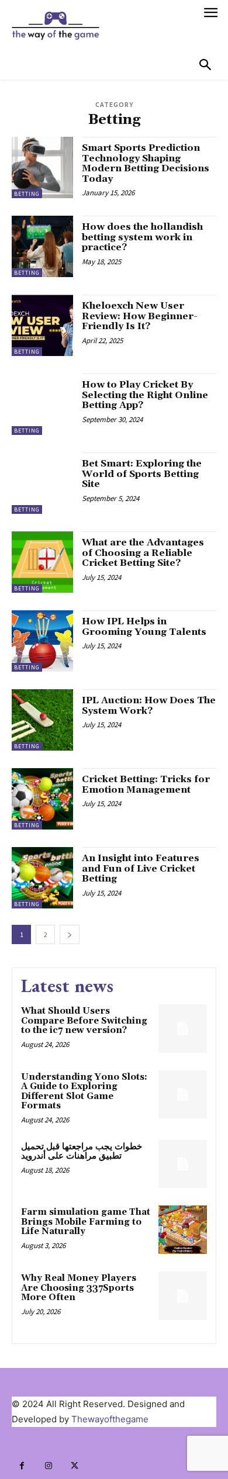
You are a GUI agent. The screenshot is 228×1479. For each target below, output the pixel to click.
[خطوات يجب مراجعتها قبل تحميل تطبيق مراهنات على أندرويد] (182, 1164)
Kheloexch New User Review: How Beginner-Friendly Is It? (140, 316)
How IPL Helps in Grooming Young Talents (144, 627)
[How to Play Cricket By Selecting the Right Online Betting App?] (42, 404)
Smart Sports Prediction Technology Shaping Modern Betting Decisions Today (145, 163)
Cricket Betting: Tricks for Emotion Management (146, 784)
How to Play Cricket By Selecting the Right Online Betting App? (145, 395)
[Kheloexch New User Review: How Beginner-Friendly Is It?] (42, 325)
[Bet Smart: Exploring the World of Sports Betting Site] (42, 483)
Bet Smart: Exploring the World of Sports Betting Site (142, 474)
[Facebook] (22, 1466)
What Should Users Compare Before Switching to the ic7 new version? (84, 1020)
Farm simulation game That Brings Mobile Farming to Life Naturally (85, 1222)
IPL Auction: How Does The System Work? (149, 705)
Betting (27, 194)
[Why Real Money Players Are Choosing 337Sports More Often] (182, 1295)
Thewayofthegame (109, 1419)
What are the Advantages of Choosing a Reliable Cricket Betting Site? (143, 553)
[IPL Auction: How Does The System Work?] (42, 720)
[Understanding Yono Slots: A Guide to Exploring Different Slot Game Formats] (182, 1094)
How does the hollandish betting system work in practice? (142, 237)
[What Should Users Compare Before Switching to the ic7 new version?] (182, 1028)
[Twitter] (74, 1466)
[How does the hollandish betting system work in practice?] (42, 246)
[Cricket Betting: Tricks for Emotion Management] (42, 799)
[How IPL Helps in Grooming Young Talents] (42, 641)
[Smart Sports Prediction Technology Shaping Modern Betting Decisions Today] (42, 167)
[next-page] (70, 934)
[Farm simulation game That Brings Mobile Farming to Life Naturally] (182, 1229)
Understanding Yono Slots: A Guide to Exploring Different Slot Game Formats (84, 1092)
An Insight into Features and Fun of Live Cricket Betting (140, 868)
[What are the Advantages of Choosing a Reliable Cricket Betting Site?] (42, 562)
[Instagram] (48, 1466)
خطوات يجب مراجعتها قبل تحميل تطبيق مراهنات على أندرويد (81, 1151)
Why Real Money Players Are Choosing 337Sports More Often (78, 1288)
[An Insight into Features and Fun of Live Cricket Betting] (42, 877)
